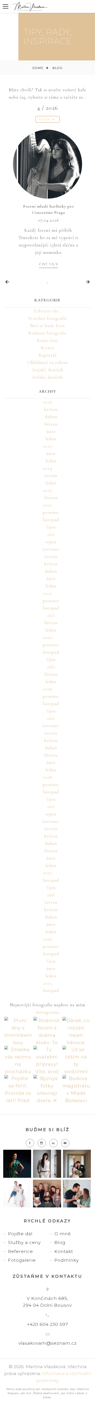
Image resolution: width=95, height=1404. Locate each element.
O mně (62, 1233)
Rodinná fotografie (47, 333)
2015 (47, 983)
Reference (20, 1251)
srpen (51, 542)
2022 (47, 505)
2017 (47, 873)
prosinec (51, 512)
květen (51, 409)
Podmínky (66, 1260)
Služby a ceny (24, 1242)
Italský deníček (47, 377)
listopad (51, 520)
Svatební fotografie (47, 318)
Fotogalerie (22, 1260)
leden (51, 439)
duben (51, 417)
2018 (47, 777)
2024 (47, 468)
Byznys (47, 348)
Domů (38, 68)
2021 (47, 593)
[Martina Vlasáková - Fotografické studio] (30, 6)
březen (51, 424)
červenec (50, 549)
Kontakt (63, 1251)
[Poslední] (88, 282)
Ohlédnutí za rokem (47, 362)
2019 (47, 689)
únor (51, 431)
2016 (47, 939)
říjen (51, 527)
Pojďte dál (20, 1233)
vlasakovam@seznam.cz (47, 1343)
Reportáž (48, 355)
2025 (47, 446)
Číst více (48, 264)
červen (51, 475)
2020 (47, 637)
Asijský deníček (47, 370)
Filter (44, 119)
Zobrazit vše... (47, 311)
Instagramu (47, 1012)
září (51, 534)
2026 (47, 402)
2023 (47, 490)
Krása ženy (47, 340)
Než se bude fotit (47, 326)
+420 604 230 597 (47, 1324)
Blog (57, 68)
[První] (7, 282)
